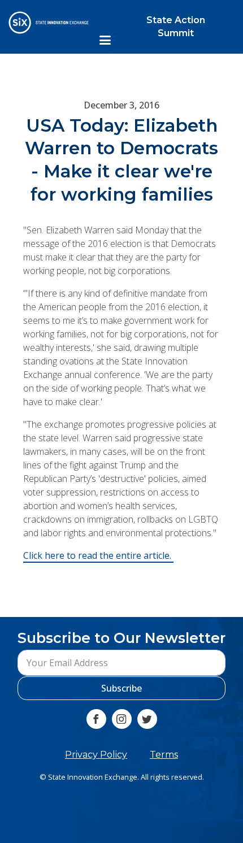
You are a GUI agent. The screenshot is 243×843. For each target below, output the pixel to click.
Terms (164, 754)
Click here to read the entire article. (98, 556)
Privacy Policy (96, 754)
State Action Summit (175, 26)
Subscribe (121, 688)
